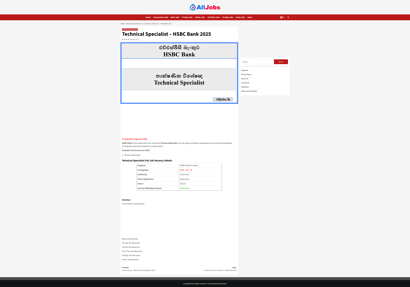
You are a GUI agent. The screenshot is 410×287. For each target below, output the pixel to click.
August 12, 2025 (134, 39)
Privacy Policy (246, 74)
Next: (220, 269)
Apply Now (184, 179)
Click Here (184, 174)
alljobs (125, 39)
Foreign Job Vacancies (131, 255)
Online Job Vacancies (131, 247)
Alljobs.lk (244, 70)
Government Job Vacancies (133, 203)
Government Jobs (160, 17)
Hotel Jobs (240, 17)
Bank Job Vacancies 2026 (130, 29)
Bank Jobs (175, 17)
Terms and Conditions (249, 91)
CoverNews (212, 284)
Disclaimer (245, 87)
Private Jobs (187, 17)
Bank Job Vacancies (130, 239)
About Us (244, 79)
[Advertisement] (179, 121)
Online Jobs (200, 17)
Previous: (138, 269)
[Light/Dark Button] (282, 17)
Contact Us (245, 83)
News (249, 17)
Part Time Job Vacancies (132, 251)
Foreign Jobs (227, 17)
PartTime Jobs (214, 17)
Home (148, 17)
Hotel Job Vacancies (130, 259)
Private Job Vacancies (131, 243)
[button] (288, 17)
